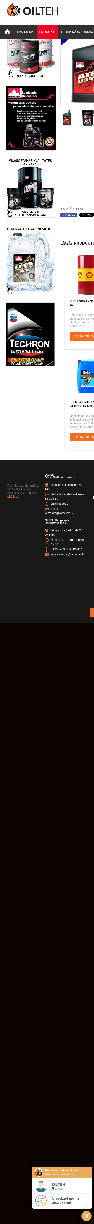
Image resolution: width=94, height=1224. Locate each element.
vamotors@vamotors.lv (59, 513)
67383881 (61, 503)
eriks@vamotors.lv (72, 554)
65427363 (75, 549)
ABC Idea (13, 496)
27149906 (61, 549)
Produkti (47, 32)
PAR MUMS (25, 32)
